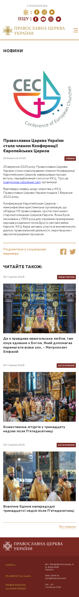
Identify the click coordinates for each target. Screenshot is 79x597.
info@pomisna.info (55, 578)
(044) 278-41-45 (52, 576)
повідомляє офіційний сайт (22, 182)
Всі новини (67, 526)
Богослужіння (66, 365)
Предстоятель (66, 277)
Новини (13, 51)
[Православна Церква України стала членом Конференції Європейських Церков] (63, 252)
